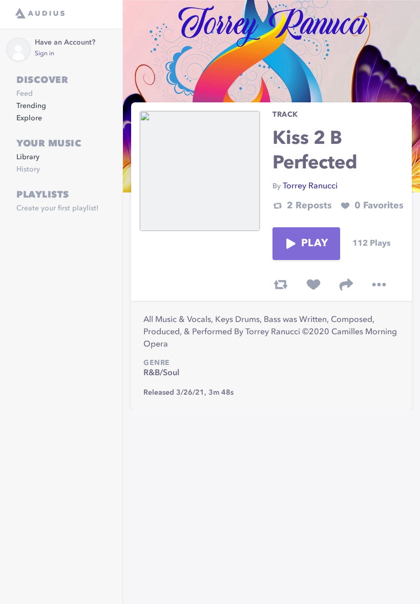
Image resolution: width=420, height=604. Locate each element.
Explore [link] (29, 118)
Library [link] (27, 157)
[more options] (379, 284)
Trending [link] (31, 106)
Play (314, 244)
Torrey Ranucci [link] (310, 186)
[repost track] (280, 284)
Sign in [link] (44, 54)
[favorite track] (313, 284)
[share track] (346, 284)
